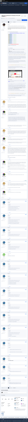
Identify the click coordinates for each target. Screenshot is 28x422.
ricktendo (23, 398)
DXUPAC (14, 49)
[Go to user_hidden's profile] (4, 202)
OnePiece (4, 26)
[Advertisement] (14, 10)
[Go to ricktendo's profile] (21, 398)
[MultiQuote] (7, 98)
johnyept (4, 132)
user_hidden (4, 204)
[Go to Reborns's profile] (21, 400)
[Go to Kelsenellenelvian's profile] (4, 112)
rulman (4, 256)
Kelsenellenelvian (4, 176)
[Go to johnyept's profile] (4, 102)
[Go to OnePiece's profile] (4, 24)
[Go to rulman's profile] (4, 254)
